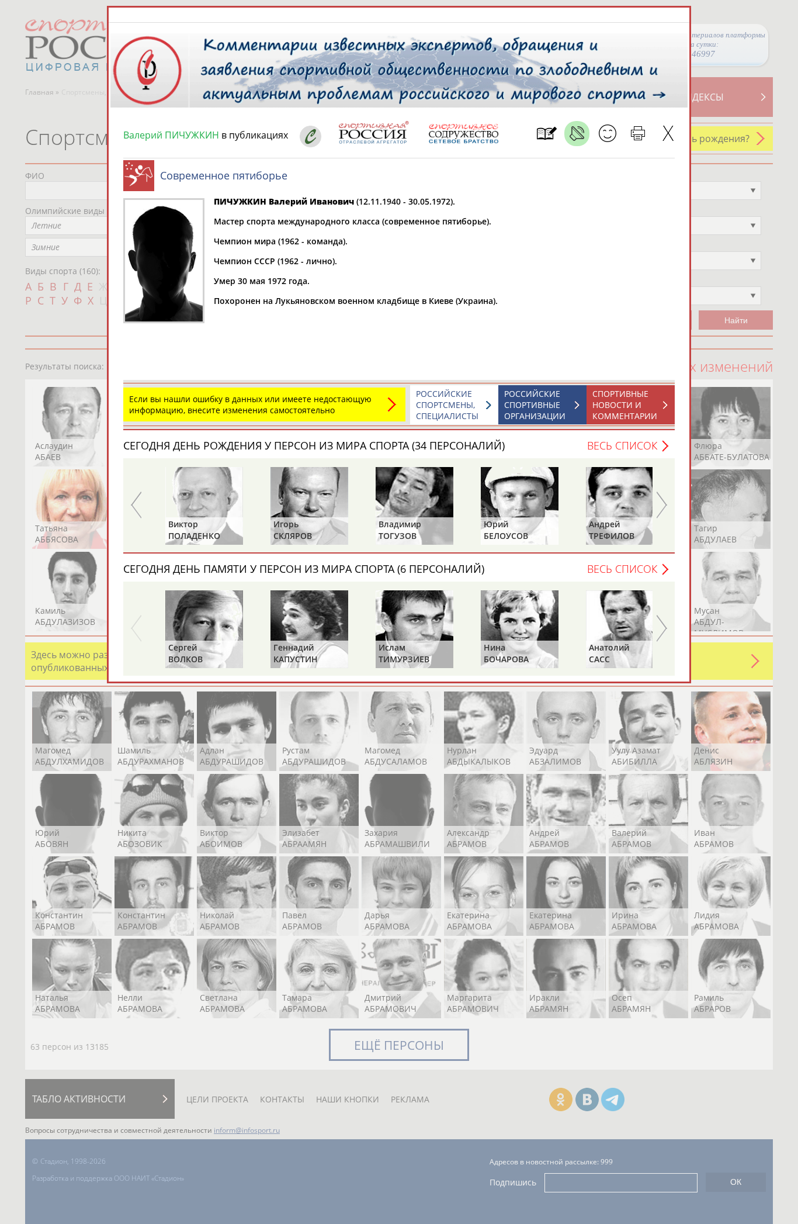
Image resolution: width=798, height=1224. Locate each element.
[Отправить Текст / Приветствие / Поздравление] (607, 133)
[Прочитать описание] (576, 133)
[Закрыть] (668, 133)
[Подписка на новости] (546, 133)
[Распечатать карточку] (637, 133)
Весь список (622, 445)
